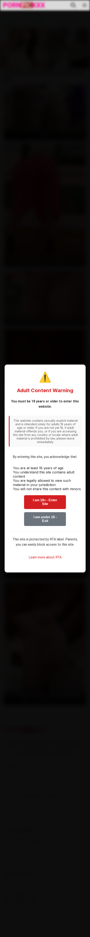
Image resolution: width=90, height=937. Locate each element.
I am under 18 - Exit (45, 519)
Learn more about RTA (45, 557)
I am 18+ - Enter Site (45, 502)
